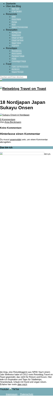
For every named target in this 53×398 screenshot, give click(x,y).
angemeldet (15, 139)
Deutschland (16, 19)
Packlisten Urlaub (18, 56)
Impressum (11, 394)
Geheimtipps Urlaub (19, 61)
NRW (14, 17)
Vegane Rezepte (18, 72)
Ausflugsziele (16, 33)
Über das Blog (13, 6)
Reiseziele (11, 14)
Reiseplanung (16, 51)
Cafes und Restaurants (20, 67)
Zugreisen (15, 46)
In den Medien (17, 12)
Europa (14, 22)
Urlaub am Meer (17, 38)
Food (8, 64)
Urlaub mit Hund (17, 40)
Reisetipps (11, 48)
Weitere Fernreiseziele (20, 27)
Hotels (14, 59)
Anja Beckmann (13, 122)
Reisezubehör (17, 54)
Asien (14, 25)
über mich (22, 384)
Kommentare (7, 119)
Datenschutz (26, 394)
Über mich (15, 9)
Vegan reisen (16, 43)
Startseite (11, 3)
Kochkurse (16, 69)
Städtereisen (16, 35)
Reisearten (11, 30)
